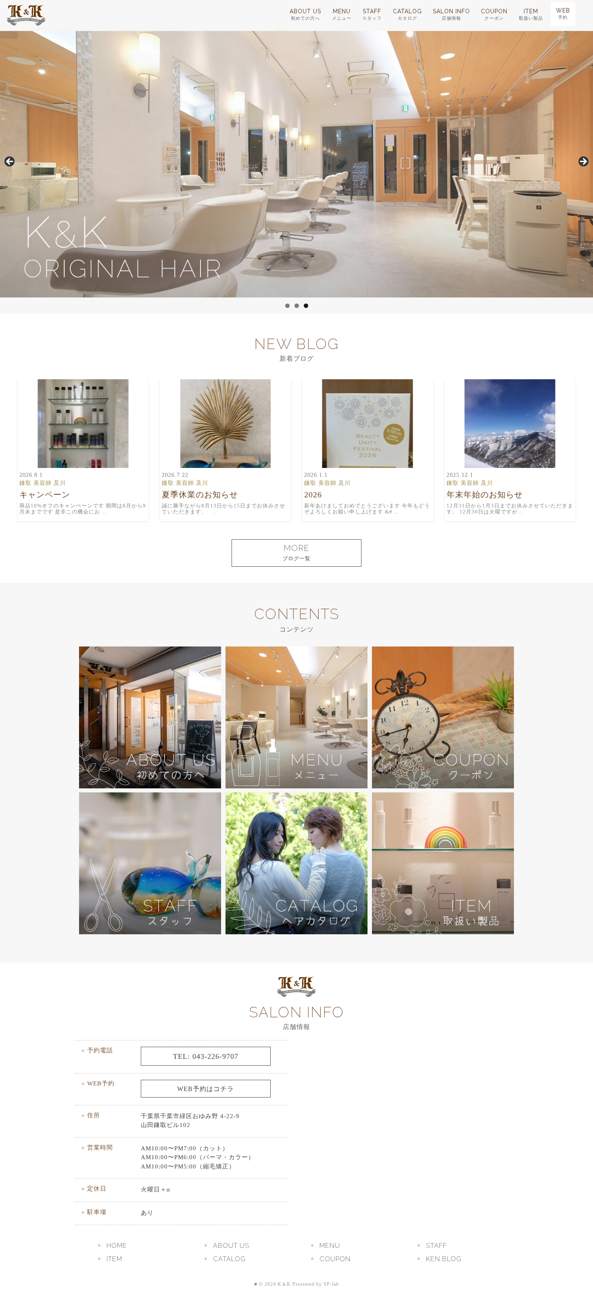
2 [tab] (296, 306)
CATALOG (407, 14)
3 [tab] (306, 306)
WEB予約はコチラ (205, 1088)
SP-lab (331, 1284)
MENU (341, 14)
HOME (116, 1245)
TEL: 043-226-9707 (205, 1056)
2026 (313, 494)
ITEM (531, 14)
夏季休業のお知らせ (200, 494)
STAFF (372, 14)
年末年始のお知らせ (485, 494)
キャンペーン (44, 494)
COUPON (494, 14)
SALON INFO (451, 14)
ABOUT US (305, 14)
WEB (563, 13)
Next (583, 162)
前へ (10, 162)
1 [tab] (287, 306)
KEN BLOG (443, 1259)
